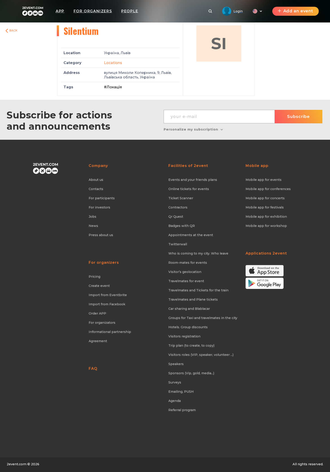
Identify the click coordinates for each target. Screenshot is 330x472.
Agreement (98, 341)
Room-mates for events (187, 263)
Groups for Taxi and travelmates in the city (202, 318)
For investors (99, 207)
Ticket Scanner (180, 198)
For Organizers (93, 11)
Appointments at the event (190, 235)
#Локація (113, 87)
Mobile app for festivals (265, 207)
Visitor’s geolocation (184, 272)
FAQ (93, 368)
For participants (102, 198)
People (129, 11)
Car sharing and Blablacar (189, 309)
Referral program (182, 410)
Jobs (92, 217)
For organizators (102, 323)
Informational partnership (110, 332)
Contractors (177, 207)
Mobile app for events (264, 180)
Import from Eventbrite (108, 295)
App (60, 11)
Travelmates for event (186, 281)
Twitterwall (177, 244)
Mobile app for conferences (268, 189)
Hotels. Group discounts (188, 327)
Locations (113, 63)
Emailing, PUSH (181, 392)
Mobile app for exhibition (266, 217)
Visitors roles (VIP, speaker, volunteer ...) (200, 355)
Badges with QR (181, 226)
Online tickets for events (188, 189)
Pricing (94, 277)
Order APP (97, 313)
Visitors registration (184, 336)
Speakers (176, 364)
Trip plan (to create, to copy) (191, 345)
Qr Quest (175, 217)
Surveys (174, 382)
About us (96, 180)
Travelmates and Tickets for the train (198, 290)
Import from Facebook (107, 304)
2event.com (16, 464)
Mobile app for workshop (266, 226)
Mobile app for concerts (265, 198)
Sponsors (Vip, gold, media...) (191, 373)
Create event (99, 286)
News (93, 226)
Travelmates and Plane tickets (193, 299)
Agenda (174, 401)
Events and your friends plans (192, 180)
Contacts (96, 189)
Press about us (101, 235)
